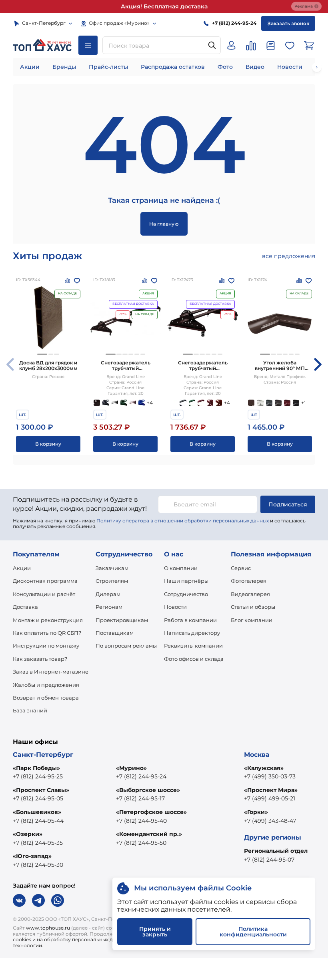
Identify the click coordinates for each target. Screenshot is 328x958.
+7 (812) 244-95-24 (141, 776)
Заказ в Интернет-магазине (50, 671)
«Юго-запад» (32, 856)
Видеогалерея (250, 594)
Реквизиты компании (193, 645)
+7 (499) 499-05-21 (269, 798)
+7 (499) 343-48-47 (270, 820)
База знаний (30, 710)
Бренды (64, 66)
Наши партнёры (186, 581)
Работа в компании (190, 620)
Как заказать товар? (40, 659)
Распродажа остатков (173, 66)
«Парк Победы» (36, 768)
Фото (225, 66)
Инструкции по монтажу (46, 645)
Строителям (112, 581)
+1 (303, 403)
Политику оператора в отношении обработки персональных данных (182, 521)
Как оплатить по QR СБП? (47, 633)
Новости (289, 66)
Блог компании (251, 620)
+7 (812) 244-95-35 (38, 842)
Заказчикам (112, 568)
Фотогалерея (248, 581)
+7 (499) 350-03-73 (270, 776)
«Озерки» (27, 834)
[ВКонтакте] (19, 900)
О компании (181, 568)
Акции (30, 66)
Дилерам (108, 594)
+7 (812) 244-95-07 (269, 859)
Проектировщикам (122, 620)
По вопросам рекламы (126, 645)
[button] (42, 354)
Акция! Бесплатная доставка (164, 6)
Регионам (109, 607)
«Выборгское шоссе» (148, 790)
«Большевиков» (37, 812)
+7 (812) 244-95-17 (140, 798)
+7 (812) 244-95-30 (38, 864)
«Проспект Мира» (271, 790)
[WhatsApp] (57, 900)
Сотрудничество (186, 594)
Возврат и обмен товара (46, 697)
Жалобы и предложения (46, 685)
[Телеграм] (38, 900)
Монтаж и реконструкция (48, 620)
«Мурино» (131, 768)
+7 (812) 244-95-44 (38, 820)
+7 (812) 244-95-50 (141, 842)
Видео (255, 66)
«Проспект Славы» (41, 790)
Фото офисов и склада (194, 659)
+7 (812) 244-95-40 (141, 820)
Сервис (241, 568)
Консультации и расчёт (44, 594)
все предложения (288, 256)
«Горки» (256, 812)
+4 (150, 403)
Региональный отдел (276, 850)
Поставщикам (115, 633)
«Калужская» (264, 768)
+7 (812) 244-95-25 (38, 776)
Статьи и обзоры (253, 607)
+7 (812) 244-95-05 (38, 798)
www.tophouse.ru (48, 928)
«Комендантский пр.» (149, 834)
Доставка (25, 607)
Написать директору (192, 633)
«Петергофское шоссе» (151, 812)
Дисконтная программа (45, 581)
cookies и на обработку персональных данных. (71, 939)
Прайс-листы (108, 66)
